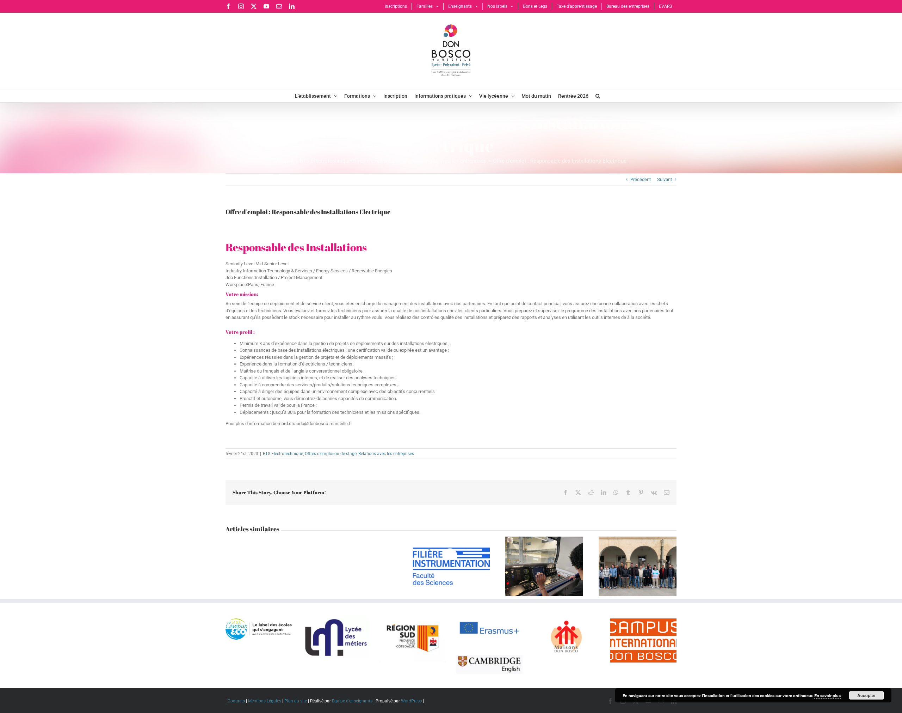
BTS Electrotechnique (283, 453)
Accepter (866, 695)
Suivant (664, 179)
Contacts (236, 701)
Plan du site (295, 701)
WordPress (411, 701)
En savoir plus (827, 695)
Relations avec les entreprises (386, 453)
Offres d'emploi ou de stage (331, 453)
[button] (597, 95)
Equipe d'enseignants (352, 701)
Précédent (640, 179)
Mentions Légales (264, 701)
